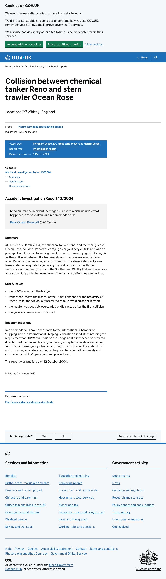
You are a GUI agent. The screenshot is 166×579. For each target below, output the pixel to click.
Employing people (70, 483)
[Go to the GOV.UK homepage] (18, 58)
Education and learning (74, 476)
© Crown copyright (148, 569)
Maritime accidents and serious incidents (29, 402)
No (66, 436)
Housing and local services (76, 497)
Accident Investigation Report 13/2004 (28, 172)
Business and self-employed (23, 490)
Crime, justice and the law (22, 512)
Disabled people (16, 519)
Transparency (121, 512)
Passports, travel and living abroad (82, 512)
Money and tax (68, 505)
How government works (128, 519)
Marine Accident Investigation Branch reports (41, 66)
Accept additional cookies (24, 44)
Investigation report (44, 148)
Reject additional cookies (64, 44)
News (116, 483)
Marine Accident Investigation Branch (40, 126)
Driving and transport (19, 526)
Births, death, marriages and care (27, 483)
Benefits (10, 476)
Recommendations (19, 186)
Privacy (19, 549)
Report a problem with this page (136, 436)
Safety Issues (16, 181)
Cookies (33, 549)
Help (8, 549)
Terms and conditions (104, 549)
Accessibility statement (57, 549)
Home (8, 66)
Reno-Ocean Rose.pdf (24, 222)
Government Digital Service (69, 553)
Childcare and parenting (21, 497)
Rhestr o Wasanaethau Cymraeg (26, 553)
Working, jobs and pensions (77, 526)
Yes (47, 436)
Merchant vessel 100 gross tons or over (56, 143)
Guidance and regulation (128, 490)
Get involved (120, 526)
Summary (14, 177)
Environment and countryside (78, 490)
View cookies (94, 44)
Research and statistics (127, 497)
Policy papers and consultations (133, 505)
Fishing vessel (92, 143)
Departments (121, 476)
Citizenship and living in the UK (25, 505)
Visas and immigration (73, 519)
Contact (81, 549)
